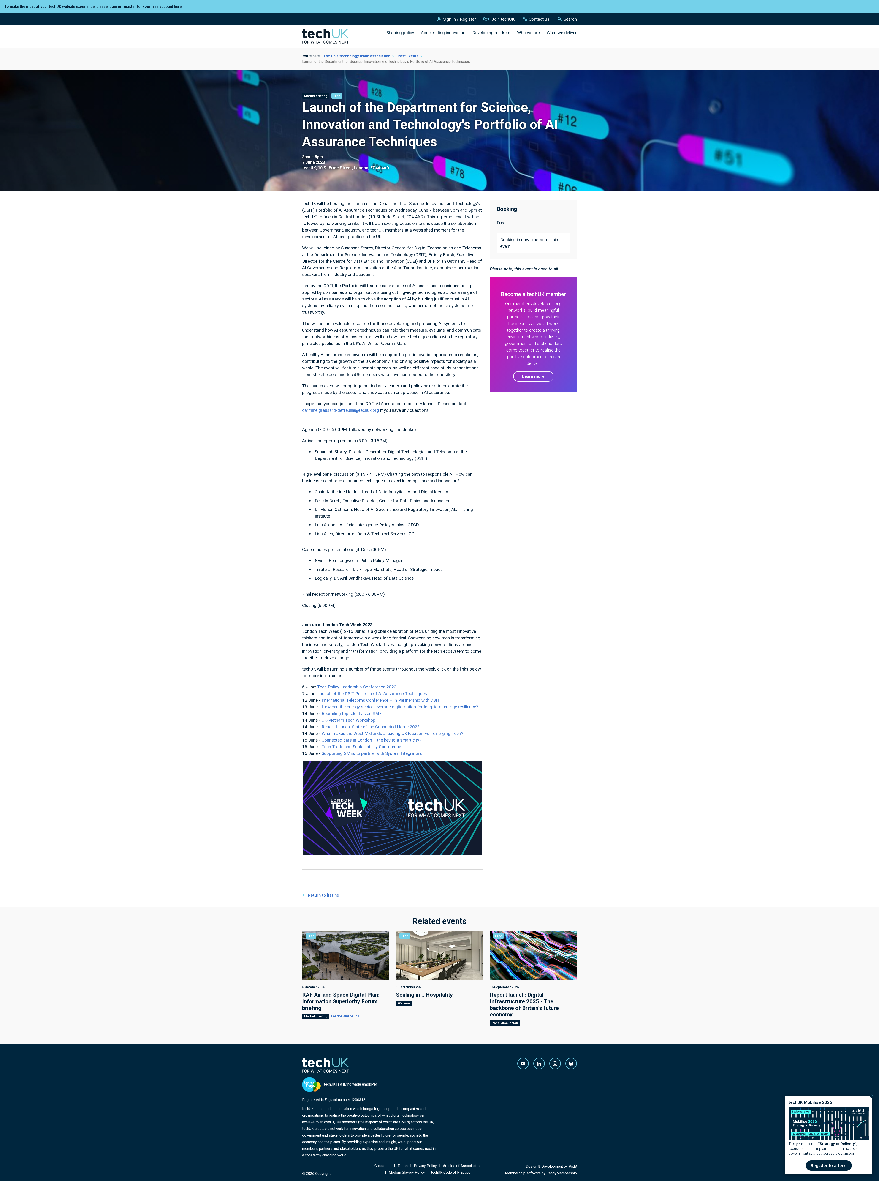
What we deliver (562, 32)
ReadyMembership (561, 1173)
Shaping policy (400, 32)
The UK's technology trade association (356, 56)
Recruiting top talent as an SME (352, 713)
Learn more (533, 376)
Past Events (408, 56)
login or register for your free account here (145, 6)
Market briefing (315, 96)
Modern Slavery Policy (407, 1172)
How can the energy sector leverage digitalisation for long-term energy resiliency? (400, 706)
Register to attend (829, 1165)
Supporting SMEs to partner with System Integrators (372, 753)
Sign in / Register (459, 19)
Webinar (404, 1003)
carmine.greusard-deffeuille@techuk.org (340, 410)
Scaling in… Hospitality (424, 995)
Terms (403, 1166)
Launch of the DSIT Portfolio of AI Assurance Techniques (372, 693)
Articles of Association (461, 1166)
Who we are (528, 32)
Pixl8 (573, 1166)
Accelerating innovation (443, 32)
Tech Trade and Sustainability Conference (361, 746)
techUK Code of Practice (450, 1172)
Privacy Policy (425, 1166)
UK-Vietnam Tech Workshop (348, 720)
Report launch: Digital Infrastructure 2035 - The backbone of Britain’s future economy (524, 1005)
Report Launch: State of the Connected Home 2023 (371, 726)
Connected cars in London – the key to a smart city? (371, 740)
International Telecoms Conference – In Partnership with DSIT (381, 700)
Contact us (539, 19)
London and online (345, 1016)
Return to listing (323, 895)
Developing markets (491, 32)
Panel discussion (505, 1023)
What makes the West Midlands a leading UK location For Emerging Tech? (392, 733)
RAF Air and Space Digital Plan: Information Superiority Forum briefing (341, 1001)
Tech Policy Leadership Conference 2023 (356, 687)
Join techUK (503, 19)
